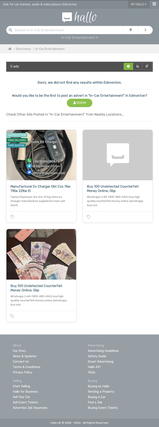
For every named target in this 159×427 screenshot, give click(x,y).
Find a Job (95, 402)
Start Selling (21, 386)
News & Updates (24, 356)
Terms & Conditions (26, 367)
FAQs (91, 372)
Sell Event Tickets (25, 402)
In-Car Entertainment (50, 49)
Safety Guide (97, 356)
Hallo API (94, 367)
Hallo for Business (25, 391)
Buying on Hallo (98, 386)
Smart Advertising (100, 361)
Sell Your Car (21, 397)
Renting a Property (101, 391)
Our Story (19, 351)
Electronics (23, 49)
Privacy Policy (22, 372)
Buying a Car (96, 397)
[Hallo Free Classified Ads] (79, 17)
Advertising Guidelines (103, 351)
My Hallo (138, 4)
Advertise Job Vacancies (30, 408)
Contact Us (21, 361)
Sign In (81, 103)
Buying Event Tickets (103, 408)
